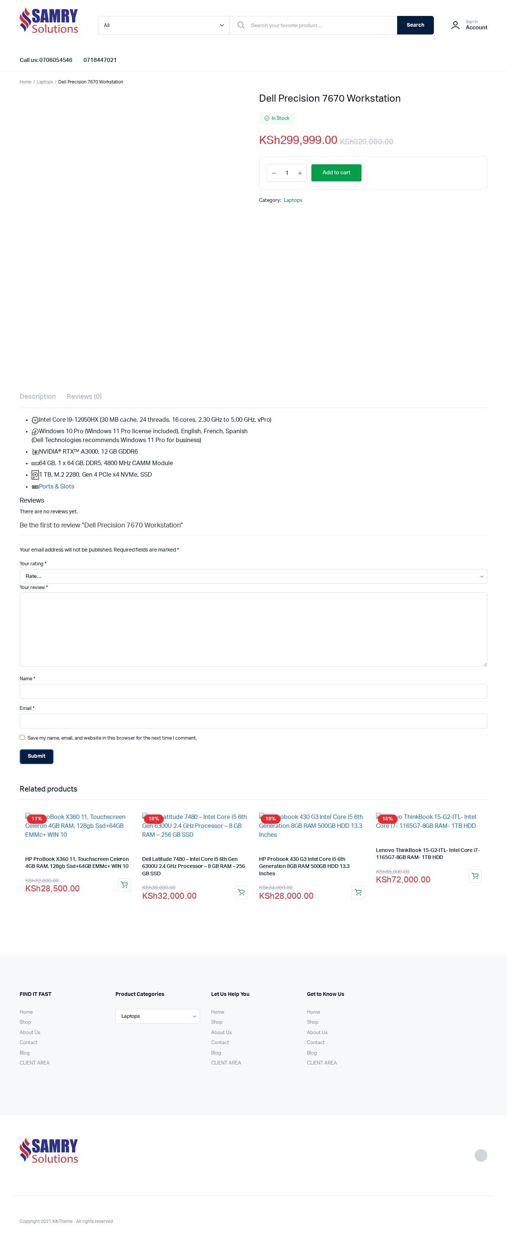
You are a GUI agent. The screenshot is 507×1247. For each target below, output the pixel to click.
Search (415, 25)
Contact (28, 1042)
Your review (34, 587)
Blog (25, 1053)
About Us (30, 1032)
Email (27, 708)
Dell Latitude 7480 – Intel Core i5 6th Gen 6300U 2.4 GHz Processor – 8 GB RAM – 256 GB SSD (193, 866)
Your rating (33, 564)
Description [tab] (38, 397)
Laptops (45, 82)
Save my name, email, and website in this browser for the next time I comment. (112, 738)
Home (26, 82)
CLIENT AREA (35, 1063)
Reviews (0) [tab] (84, 397)
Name (27, 679)
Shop (25, 1022)
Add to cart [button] (124, 885)
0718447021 (100, 60)
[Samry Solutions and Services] (51, 25)
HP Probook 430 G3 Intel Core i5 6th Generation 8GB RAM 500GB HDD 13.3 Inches (304, 866)
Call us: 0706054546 (46, 60)
